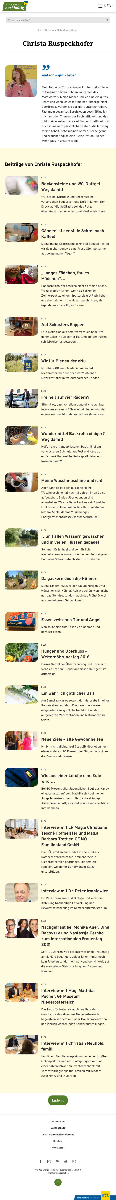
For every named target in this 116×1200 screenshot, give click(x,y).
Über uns (49, 30)
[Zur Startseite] (15, 6)
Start (40, 30)
